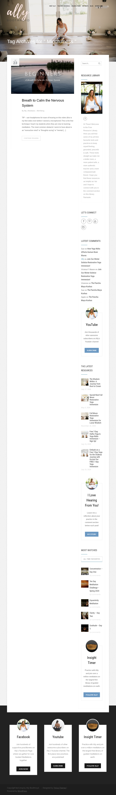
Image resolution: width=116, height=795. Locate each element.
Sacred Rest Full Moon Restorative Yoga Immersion (96, 400)
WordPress (22, 791)
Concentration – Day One (96, 570)
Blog (91, 6)
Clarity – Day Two (95, 614)
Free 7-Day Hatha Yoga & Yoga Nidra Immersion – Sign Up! (95, 436)
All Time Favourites (91, 559)
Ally (25, 111)
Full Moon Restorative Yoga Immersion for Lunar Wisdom (95, 418)
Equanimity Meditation (94, 602)
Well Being (40, 111)
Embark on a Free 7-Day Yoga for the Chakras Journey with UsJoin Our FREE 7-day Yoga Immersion (96, 458)
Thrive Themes (60, 788)
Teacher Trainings (63, 6)
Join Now (23, 769)
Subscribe (92, 350)
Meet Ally (52, 6)
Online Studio (76, 6)
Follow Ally (92, 695)
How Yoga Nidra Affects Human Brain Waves (90, 252)
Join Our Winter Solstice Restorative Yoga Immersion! (91, 262)
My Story (91, 534)
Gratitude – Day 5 (96, 627)
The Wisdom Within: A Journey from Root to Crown (95, 382)
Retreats (85, 6)
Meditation (32, 111)
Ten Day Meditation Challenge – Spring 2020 (94, 586)
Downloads (99, 6)
